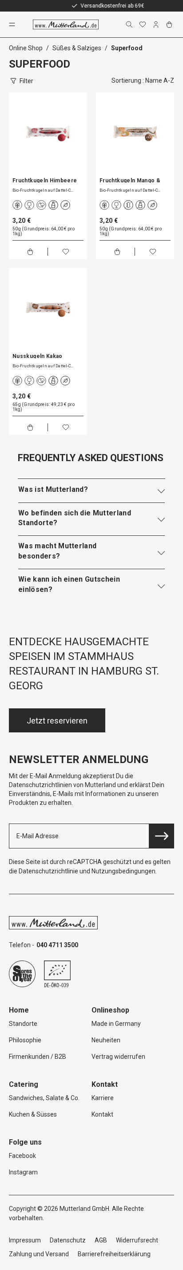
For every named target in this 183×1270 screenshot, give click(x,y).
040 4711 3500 (57, 944)
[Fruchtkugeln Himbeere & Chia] (48, 131)
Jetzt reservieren (57, 720)
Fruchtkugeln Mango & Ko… (129, 180)
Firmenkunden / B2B (37, 1056)
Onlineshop (110, 1010)
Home (19, 1010)
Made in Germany (116, 1023)
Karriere (103, 1097)
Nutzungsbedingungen (123, 871)
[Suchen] (130, 24)
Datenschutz (68, 1240)
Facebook (22, 1155)
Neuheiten (106, 1040)
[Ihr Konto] (156, 24)
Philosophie (25, 1040)
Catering (23, 1084)
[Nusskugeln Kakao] (48, 307)
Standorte (23, 1023)
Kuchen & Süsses (33, 1114)
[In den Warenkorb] (30, 252)
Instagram (23, 1172)
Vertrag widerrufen (118, 1056)
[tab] (91, 489)
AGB (101, 1240)
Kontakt (102, 1114)
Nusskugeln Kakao (37, 355)
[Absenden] (161, 836)
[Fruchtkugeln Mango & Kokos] (135, 131)
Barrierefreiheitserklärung (114, 1254)
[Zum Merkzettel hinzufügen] (66, 252)
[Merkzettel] (143, 24)
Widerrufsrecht (137, 1240)
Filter (26, 80)
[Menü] (13, 24)
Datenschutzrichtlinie (48, 871)
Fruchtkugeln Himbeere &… (44, 180)
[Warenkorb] (170, 24)
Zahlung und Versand (39, 1254)
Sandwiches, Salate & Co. (44, 1097)
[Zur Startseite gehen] (65, 24)
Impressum (25, 1240)
